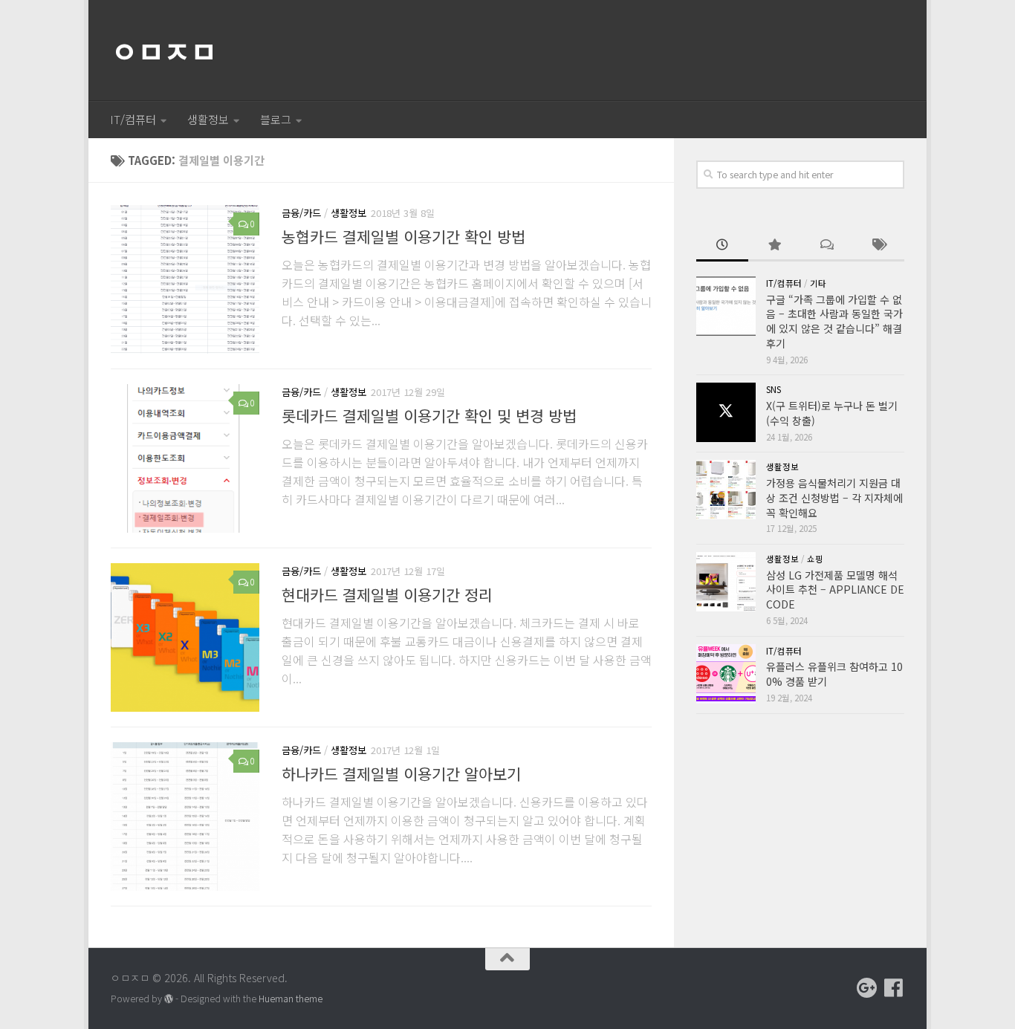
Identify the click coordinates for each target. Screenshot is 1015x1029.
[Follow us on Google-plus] (867, 988)
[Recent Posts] (722, 246)
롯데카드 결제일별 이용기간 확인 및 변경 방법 (429, 415)
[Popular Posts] (774, 246)
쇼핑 (815, 559)
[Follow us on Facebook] (893, 988)
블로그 (275, 119)
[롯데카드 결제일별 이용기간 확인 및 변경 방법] (185, 458)
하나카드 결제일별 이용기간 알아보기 (401, 773)
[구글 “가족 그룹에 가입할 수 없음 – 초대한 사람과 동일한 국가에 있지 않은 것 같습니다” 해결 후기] (726, 306)
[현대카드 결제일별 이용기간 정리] (185, 637)
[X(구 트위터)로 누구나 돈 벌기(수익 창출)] (726, 412)
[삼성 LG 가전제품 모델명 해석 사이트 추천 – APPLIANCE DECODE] (726, 581)
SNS (773, 389)
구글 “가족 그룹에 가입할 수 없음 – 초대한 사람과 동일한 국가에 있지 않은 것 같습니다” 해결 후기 (834, 321)
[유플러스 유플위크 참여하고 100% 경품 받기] (726, 674)
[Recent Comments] (826, 246)
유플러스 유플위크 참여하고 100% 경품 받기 (834, 674)
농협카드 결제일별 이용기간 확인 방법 (403, 236)
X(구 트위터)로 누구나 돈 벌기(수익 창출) (832, 413)
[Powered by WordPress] (168, 999)
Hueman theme (290, 998)
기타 (818, 283)
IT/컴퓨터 (133, 119)
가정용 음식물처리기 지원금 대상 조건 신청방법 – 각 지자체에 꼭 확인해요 (834, 497)
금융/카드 (301, 213)
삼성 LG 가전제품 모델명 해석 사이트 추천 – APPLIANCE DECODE (835, 589)
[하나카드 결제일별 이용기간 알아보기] (185, 816)
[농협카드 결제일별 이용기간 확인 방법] (185, 279)
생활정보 (208, 119)
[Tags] (878, 246)
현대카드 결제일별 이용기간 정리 (387, 594)
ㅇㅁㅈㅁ (163, 50)
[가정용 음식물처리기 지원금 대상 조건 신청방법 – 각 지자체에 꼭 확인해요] (726, 489)
